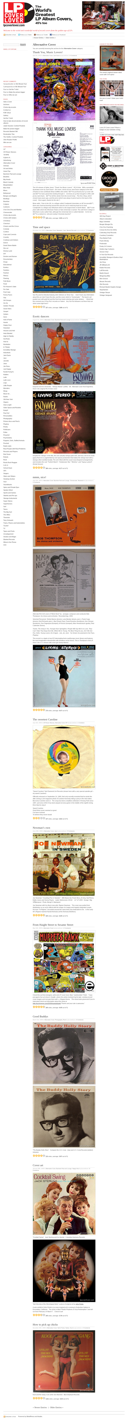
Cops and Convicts (9, 234)
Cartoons (6, 207)
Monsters (6, 388)
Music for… (7, 394)
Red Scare (7, 454)
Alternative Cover (48, 55)
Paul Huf (6, 413)
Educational (7, 265)
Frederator (103, 243)
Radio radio (7, 446)
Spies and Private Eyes (11, 487)
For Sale (6, 289)
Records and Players (10, 451)
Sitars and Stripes (9, 476)
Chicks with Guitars (9, 218)
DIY (67, 722)
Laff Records (104, 270)
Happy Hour (75, 1168)
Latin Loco (6, 380)
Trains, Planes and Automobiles (14, 523)
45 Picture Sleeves (49, 722)
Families (6, 270)
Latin (5, 377)
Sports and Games (9, 493)
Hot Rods (6, 339)
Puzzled (6, 443)
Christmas (6, 221)
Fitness (5, 276)
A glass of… (7, 157)
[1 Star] (34, 217)
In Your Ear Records (106, 254)
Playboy (6, 424)
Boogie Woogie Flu (106, 224)
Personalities (7, 416)
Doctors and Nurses (10, 256)
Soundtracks (7, 484)
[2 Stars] (36, 217)
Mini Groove (104, 279)
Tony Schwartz (8, 520)
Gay (4, 297)
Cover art (38, 1165)
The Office (6, 515)
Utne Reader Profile (10, 140)
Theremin (6, 517)
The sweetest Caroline (45, 719)
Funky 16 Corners (106, 246)
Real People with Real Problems (14, 449)
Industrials (6, 353)
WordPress (30, 1416)
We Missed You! (21, 84)
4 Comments (73, 55)
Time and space (41, 227)
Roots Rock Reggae (10, 462)
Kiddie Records (105, 268)
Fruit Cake (6, 292)
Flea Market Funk (105, 238)
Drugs (5, 262)
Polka (5, 432)
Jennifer (6, 361)
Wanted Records (71, 230)
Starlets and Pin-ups (10, 495)
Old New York (8, 399)
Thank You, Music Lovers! (48, 52)
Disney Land (7, 251)
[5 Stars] (44, 217)
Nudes (67, 1328)
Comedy (6, 229)
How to (5, 342)
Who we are (13, 95)
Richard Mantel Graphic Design (110, 287)
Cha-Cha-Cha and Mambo (12, 210)
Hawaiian (6, 328)
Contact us (7, 110)
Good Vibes (7, 309)
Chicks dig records (9, 107)
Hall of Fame (61, 1328)
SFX (4, 471)
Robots (5, 457)
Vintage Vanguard (106, 295)
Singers (6, 473)
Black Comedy (8, 182)
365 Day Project (105, 216)
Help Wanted (7, 333)
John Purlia (79, 1304)
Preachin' (6, 435)
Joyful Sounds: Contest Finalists (14, 126)
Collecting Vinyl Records (108, 233)
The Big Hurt (7, 512)
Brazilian (6, 201)
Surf (4, 506)
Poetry (5, 427)
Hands (5, 322)
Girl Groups (7, 300)
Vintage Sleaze (105, 292)
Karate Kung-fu (8, 372)
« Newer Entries (38, 38)
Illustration (59, 230)
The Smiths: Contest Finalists (13, 137)
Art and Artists (8, 168)
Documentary (7, 259)
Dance (5, 243)
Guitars (5, 314)
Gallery (5, 115)
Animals (6, 166)
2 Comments (84, 319)
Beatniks (6, 177)
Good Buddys (40, 1016)
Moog (5, 391)
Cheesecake (73, 480)
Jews (5, 363)
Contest (6, 232)
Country (6, 237)
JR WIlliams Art (105, 265)
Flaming (6, 278)
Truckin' (6, 526)
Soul (71, 1328)
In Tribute (6, 347)
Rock (64, 1019)
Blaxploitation (8, 185)
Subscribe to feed (11, 34)
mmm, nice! (39, 477)
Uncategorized (8, 534)
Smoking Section (9, 479)
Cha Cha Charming (106, 227)
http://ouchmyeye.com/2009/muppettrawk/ (47, 1003)
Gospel (5, 311)
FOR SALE (7, 113)
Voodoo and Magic (9, 537)
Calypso (6, 204)
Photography (58, 1019)
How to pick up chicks (45, 1324)
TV (4, 528)
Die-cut (5, 248)
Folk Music (7, 281)
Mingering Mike (105, 276)
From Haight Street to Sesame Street (53, 924)
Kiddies (5, 374)
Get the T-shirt (13, 89)
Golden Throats (8, 306)
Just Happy (7, 369)
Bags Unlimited (105, 222)
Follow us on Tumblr (42, 34)
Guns (5, 317)
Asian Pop (6, 171)
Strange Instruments (10, 498)
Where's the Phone (9, 542)
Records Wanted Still (10, 131)
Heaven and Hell (9, 331)
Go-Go (5, 303)
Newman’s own (41, 827)
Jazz (64, 230)
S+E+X (5, 465)
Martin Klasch (104, 273)
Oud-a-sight (7, 405)
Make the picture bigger (17, 92)
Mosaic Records (105, 281)
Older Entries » (51, 38)
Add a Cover (7, 102)
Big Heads (6, 179)
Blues (5, 190)
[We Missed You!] (112, 68)
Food (5, 284)
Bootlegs (6, 199)
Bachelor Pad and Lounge (62, 319)
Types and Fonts (8, 531)
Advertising (7, 160)
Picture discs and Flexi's (11, 421)
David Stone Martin (9, 245)
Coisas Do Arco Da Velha (108, 230)
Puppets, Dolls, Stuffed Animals (13, 440)
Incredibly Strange (9, 350)
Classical (6, 223)
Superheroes (7, 504)
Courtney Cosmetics (106, 235)
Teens (5, 509)
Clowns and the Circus (11, 226)
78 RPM (6, 155)
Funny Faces (7, 295)
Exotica (5, 267)
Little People (7, 385)
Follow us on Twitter (26, 34)
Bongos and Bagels (10, 196)
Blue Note (6, 188)
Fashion (6, 273)
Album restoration (106, 219)
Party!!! (5, 410)
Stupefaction (104, 290)
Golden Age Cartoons (107, 249)
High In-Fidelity (8, 336)
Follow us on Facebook (59, 34)
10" (4, 149)
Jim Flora (6, 366)
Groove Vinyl (104, 252)
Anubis (39, 1416)
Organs (5, 402)
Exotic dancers (41, 316)
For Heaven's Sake (9, 287)
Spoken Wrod (8, 490)
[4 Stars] (41, 217)
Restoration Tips (8, 134)
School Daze (7, 468)
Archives (6, 104)
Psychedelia (7, 438)
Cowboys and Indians (10, 240)
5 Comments (70, 831)
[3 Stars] (39, 217)
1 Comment (81, 722)
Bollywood (6, 193)
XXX (4, 545)
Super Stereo (7, 501)
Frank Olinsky (104, 241)
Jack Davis (56, 55)
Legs (5, 383)
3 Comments (90, 230)
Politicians (6, 429)
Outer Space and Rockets (12, 408)
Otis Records (104, 284)
